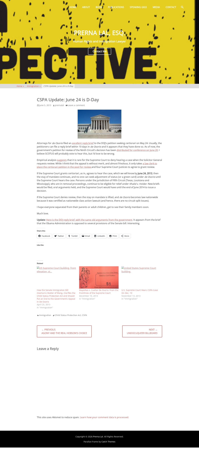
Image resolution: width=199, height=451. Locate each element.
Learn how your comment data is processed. (104, 417)
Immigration (33, 86)
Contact (171, 7)
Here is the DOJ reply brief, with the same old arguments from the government (89, 219)
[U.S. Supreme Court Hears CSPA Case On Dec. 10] (141, 277)
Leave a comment (76, 105)
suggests (62, 160)
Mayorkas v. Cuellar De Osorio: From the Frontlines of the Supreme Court (98, 291)
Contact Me (99, 51)
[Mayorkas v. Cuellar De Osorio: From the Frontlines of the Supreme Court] (98, 277)
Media (156, 7)
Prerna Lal (98, 436)
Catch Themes (108, 441)
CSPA (84, 315)
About (86, 7)
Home (72, 7)
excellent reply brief (83, 143)
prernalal (59, 105)
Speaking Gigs (138, 7)
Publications (116, 7)
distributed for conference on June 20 (137, 150)
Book (99, 7)
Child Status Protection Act (68, 315)
